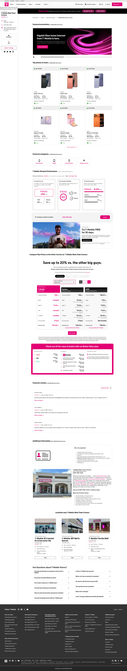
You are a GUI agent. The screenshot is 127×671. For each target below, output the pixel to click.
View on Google (39, 400)
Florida (42, 17)
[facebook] (5, 52)
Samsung (83, 483)
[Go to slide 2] (65, 57)
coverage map (72, 176)
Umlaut (46, 176)
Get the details (72, 43)
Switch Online (100, 11)
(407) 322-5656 (68, 547)
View (45, 557)
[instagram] (13, 52)
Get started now (87, 240)
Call (9, 42)
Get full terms (70, 48)
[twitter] (7, 52)
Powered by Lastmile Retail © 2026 (63, 668)
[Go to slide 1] (41, 57)
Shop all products (72, 147)
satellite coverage (80, 480)
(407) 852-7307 (95, 546)
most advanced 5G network (96, 479)
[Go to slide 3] (89, 57)
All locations (35, 17)
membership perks (101, 476)
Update (105, 217)
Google (91, 483)
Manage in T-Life (88, 11)
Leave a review (105, 387)
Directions (8, 36)
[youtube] (10, 52)
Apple (78, 483)
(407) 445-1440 (41, 548)
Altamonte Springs (50, 17)
